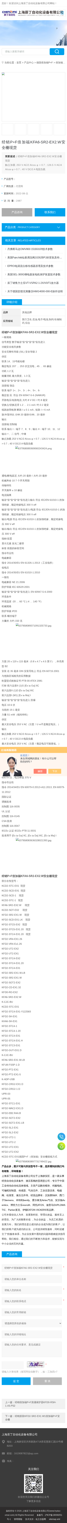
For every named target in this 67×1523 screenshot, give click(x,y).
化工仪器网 (41, 1519)
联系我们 (49, 212)
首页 (18, 62)
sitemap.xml (54, 1519)
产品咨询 (17, 212)
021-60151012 (61, 1137)
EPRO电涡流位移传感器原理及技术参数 (30, 265)
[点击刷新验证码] (35, 1364)
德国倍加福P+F (44, 62)
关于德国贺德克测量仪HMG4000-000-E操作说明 (35, 291)
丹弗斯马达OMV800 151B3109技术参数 (30, 249)
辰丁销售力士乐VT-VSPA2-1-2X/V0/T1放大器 (33, 282)
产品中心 (29, 62)
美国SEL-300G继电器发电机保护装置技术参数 (33, 274)
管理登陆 (18, 1519)
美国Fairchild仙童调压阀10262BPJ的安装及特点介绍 (35, 257)
